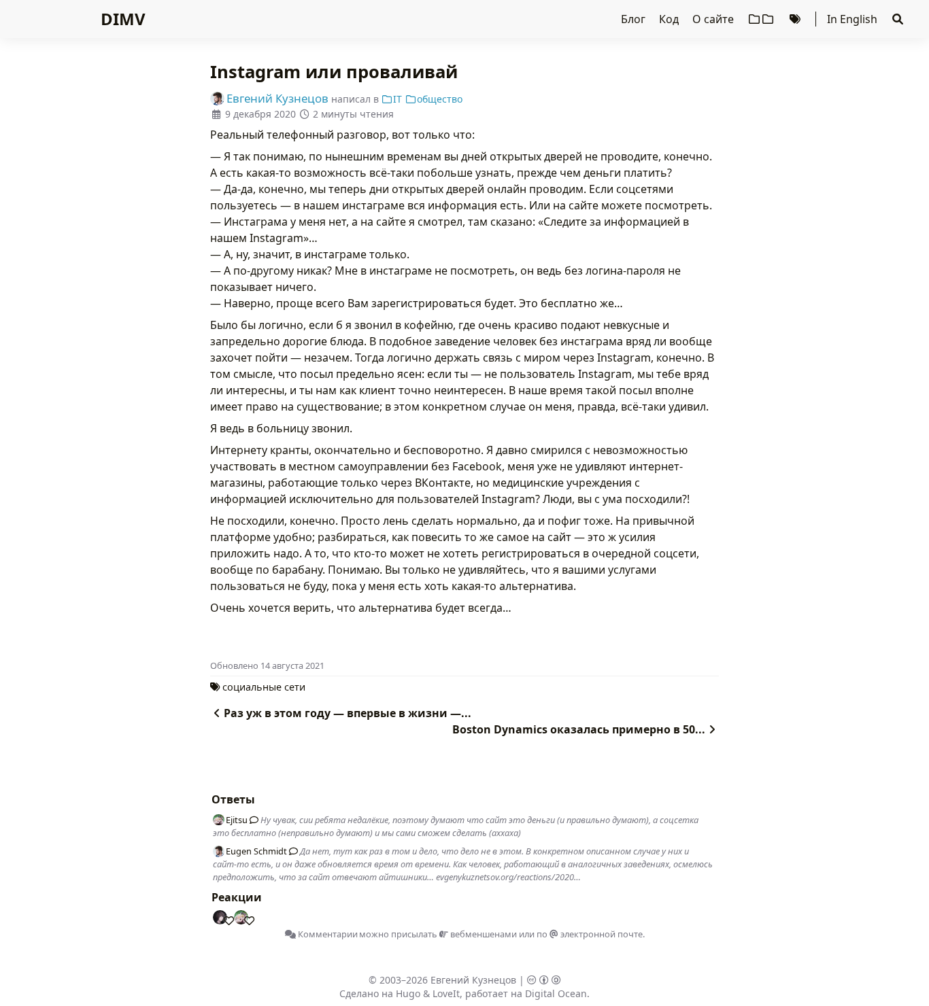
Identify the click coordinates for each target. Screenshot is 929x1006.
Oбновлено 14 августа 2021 (267, 665)
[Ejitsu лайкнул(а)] (246, 917)
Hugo (408, 993)
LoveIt (446, 993)
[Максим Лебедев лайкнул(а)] (226, 917)
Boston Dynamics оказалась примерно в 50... (578, 729)
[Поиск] (898, 19)
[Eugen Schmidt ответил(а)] (291, 851)
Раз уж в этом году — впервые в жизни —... (347, 713)
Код (670, 19)
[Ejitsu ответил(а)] (252, 820)
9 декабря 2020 (260, 113)
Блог (634, 19)
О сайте (714, 19)
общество (439, 98)
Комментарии (327, 934)
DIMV (123, 18)
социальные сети (263, 686)
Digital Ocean (556, 993)
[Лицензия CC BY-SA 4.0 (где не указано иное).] (544, 979)
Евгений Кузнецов (473, 979)
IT (397, 98)
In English (852, 19)
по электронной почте (590, 934)
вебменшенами (482, 934)
